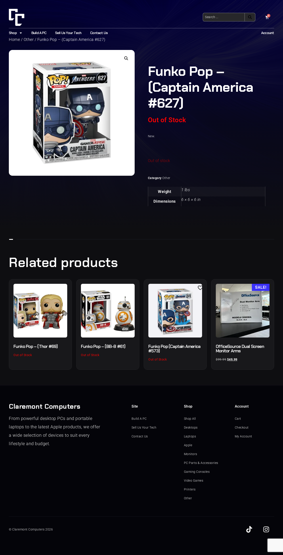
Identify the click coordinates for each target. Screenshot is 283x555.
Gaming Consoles (197, 471)
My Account (243, 436)
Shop (13, 33)
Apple (188, 445)
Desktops (191, 427)
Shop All (190, 418)
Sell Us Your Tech (68, 33)
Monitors (190, 454)
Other (166, 178)
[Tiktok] (249, 529)
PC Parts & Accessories (201, 463)
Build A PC (38, 33)
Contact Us (99, 33)
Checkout (242, 427)
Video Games (193, 480)
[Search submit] (250, 17)
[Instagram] (266, 529)
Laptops (190, 436)
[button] (126, 58)
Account (267, 33)
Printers (190, 489)
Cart (238, 418)
